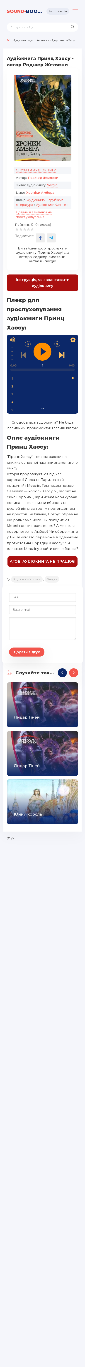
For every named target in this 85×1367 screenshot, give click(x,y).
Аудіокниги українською (31, 40)
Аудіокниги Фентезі (52, 205)
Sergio (52, 185)
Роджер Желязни (43, 178)
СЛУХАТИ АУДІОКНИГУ (36, 170)
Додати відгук (27, 652)
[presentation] (62, 672)
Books (25, 11)
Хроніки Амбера (40, 193)
